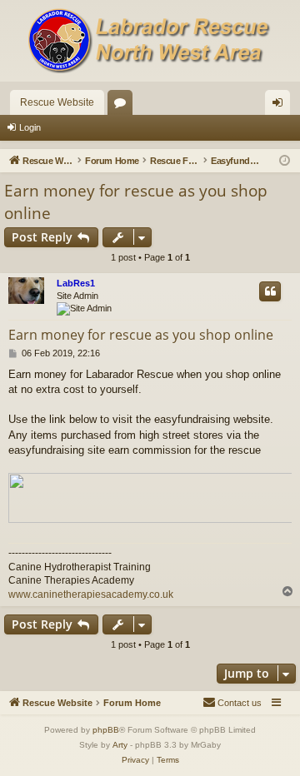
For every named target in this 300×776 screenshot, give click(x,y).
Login (30, 127)
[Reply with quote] (270, 291)
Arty (120, 744)
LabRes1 (76, 283)
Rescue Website (57, 102)
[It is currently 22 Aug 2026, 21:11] (284, 161)
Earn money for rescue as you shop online (136, 202)
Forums (123, 106)
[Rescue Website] (150, 41)
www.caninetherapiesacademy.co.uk (90, 594)
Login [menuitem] (281, 106)
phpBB (105, 729)
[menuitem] (232, 703)
